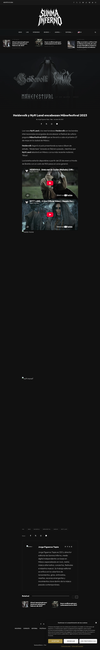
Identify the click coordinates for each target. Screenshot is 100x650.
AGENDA (57, 32)
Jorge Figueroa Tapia (48, 547)
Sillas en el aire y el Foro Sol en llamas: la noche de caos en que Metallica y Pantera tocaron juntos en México (87, 44)
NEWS (20, 32)
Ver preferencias (88, 641)
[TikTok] (86, 2)
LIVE (27, 32)
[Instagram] (79, 2)
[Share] (41, 124)
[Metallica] (71, 44)
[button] (96, 623)
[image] (39, 42)
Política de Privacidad (77, 646)
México (56, 529)
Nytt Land (64, 529)
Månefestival (47, 529)
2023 (29, 529)
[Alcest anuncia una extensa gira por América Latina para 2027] (6, 43)
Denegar (71, 641)
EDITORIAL (68, 32)
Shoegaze (16, 39)
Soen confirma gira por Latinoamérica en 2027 (53, 43)
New (51, 119)
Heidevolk (37, 529)
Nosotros (18, 628)
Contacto (26, 628)
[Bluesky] (89, 2)
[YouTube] (83, 2)
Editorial (35, 628)
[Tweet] (46, 124)
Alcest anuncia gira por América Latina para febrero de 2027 (20, 43)
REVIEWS (46, 32)
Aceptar (55, 641)
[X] (76, 2)
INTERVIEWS (36, 32)
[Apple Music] (92, 2)
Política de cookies (66, 646)
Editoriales (81, 39)
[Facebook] (73, 2)
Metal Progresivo (50, 39)
